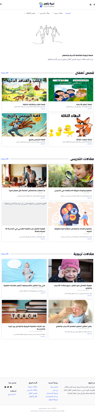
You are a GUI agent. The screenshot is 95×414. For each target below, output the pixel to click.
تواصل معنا (54, 387)
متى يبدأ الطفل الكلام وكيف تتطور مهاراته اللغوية (24, 285)
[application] (53, 13)
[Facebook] (94, 4)
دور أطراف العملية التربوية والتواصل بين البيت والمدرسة (26, 328)
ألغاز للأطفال (33, 396)
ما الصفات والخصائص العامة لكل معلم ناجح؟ (27, 190)
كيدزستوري (11, 394)
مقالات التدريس (32, 390)
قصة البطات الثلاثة (84, 139)
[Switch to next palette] (90, 4)
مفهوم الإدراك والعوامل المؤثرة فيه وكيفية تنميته (73, 230)
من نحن (55, 390)
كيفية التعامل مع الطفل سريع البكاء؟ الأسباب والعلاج (73, 287)
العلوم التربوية (86, 193)
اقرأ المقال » (89, 109)
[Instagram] (5, 387)
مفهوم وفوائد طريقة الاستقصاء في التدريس (73, 190)
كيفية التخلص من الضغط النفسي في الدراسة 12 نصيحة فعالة (25, 230)
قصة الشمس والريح (37, 139)
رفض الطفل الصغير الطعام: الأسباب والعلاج (74, 326)
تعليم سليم (40, 193)
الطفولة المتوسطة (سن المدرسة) (36, 331)
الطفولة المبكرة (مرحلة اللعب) (83, 290)
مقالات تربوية (32, 387)
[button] (1, 4)
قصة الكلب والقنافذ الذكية (34, 104)
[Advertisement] (47, 364)
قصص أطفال (32, 393)
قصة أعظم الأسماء (84, 104)
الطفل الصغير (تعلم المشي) (37, 288)
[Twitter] (8, 387)
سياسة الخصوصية (52, 396)
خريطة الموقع (53, 399)
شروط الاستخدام (52, 393)
